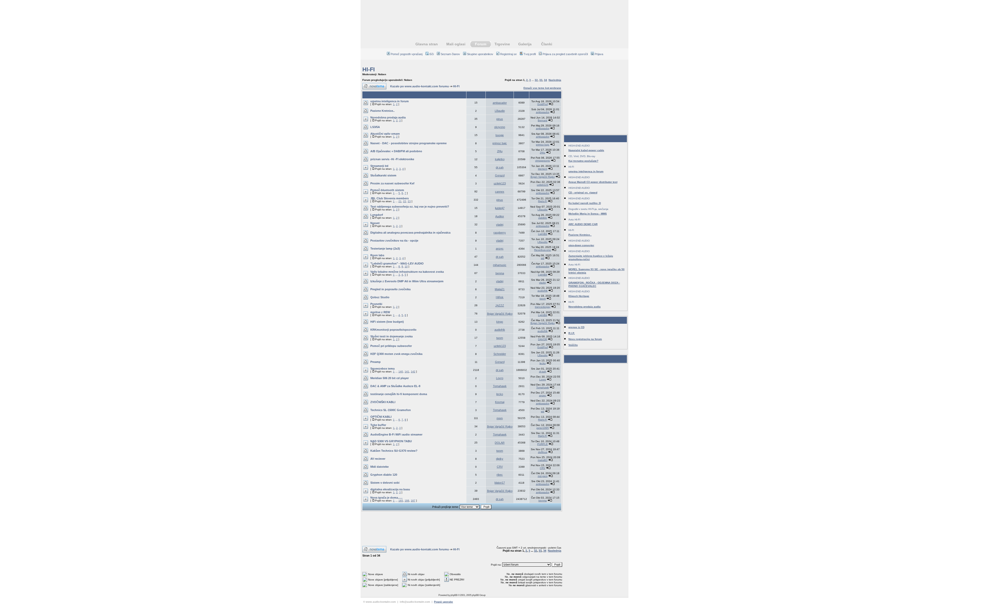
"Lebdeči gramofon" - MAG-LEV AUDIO (397, 263)
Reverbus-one (542, 250)
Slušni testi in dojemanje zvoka (391, 336)
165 (400, 500)
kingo (499, 321)
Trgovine (502, 44)
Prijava (599, 54)
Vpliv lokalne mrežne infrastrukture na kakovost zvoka (407, 271)
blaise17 (499, 482)
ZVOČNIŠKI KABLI (382, 402)
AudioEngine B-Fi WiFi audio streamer (396, 434)
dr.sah (500, 167)
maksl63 (543, 460)
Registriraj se (508, 54)
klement (542, 168)
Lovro (499, 378)
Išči (431, 54)
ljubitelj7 (500, 208)
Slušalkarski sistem (383, 175)
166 (407, 500)
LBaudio (500, 110)
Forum (480, 44)
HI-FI (368, 69)
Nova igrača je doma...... (386, 497)
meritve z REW (380, 312)
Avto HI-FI (574, 219)
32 (536, 80)
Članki (546, 44)
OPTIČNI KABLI (380, 416)
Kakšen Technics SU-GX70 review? (393, 450)
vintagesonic (542, 160)
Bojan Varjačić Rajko (543, 176)
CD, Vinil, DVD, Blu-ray (581, 156)
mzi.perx (543, 476)
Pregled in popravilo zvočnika (390, 289)
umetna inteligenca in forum (389, 101)
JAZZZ (499, 305)
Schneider (499, 353)
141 (407, 371)
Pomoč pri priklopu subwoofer (391, 345)
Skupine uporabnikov (480, 54)
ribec (500, 474)
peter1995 (542, 427)
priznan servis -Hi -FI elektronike (392, 159)
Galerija (525, 44)
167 (413, 500)
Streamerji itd (379, 165)
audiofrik (543, 290)
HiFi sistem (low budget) (387, 321)
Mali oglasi (455, 44)
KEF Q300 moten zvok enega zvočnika (396, 353)
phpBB (453, 595)
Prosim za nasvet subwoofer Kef (392, 183)
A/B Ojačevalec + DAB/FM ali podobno (396, 151)
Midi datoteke (379, 466)
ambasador (500, 102)
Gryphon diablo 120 (383, 474)
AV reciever (377, 458)
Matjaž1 (500, 289)
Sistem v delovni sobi (384, 482)
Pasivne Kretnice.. (382, 110)
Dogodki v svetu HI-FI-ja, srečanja (588, 209)
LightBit (542, 234)
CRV (500, 466)
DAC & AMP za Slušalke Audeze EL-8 (395, 386)
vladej (499, 224)
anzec (500, 248)
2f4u (499, 151)
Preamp (375, 361)
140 (400, 371)
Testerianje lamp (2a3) (385, 248)
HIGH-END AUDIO (579, 145)
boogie (500, 135)
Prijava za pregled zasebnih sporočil (565, 54)
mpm (500, 418)
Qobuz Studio (379, 297)
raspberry (499, 232)
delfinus (542, 452)
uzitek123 (500, 183)
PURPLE (542, 444)
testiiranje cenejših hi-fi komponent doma (398, 394)
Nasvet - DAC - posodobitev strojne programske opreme (408, 143)
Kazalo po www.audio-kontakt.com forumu (419, 86)
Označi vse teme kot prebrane (542, 88)
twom (543, 298)
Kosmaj (499, 402)
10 (406, 266)
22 (404, 201)
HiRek (500, 297)
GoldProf (542, 104)
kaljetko (500, 159)
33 (540, 80)
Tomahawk (500, 386)
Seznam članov (450, 54)
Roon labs (377, 255)
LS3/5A (375, 127)
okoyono (499, 127)
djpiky (499, 458)
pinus (499, 119)
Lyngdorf (376, 214)
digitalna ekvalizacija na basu (390, 489)
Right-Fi (542, 201)
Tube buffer (378, 424)
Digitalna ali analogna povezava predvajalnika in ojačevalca (410, 232)
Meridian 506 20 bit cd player (389, 378)
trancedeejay (542, 306)
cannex (499, 191)
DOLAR (500, 442)
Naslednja (555, 80)
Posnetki (376, 303)
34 (545, 80)
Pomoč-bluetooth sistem (387, 190)
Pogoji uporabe (443, 601)
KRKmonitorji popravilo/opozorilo (393, 329)
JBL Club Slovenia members (389, 198)
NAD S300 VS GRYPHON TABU (391, 441)
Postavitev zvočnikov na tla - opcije (394, 240)
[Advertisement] (494, 16)
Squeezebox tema (382, 368)
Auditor (499, 216)
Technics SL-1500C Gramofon (390, 410)
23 (409, 201)
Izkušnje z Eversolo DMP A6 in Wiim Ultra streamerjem (407, 281)
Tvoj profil (530, 54)
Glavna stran (426, 44)
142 (413, 371)
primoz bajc (499, 143)
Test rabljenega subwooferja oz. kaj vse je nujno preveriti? (409, 206)
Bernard (542, 120)
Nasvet (375, 223)
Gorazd (500, 175)
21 (400, 201)
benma (500, 273)
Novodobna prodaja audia (388, 117)
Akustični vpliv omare (385, 133)
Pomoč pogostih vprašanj (406, 54)
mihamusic (499, 265)
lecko (543, 363)
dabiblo (542, 217)
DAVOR (542, 339)
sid (542, 258)
